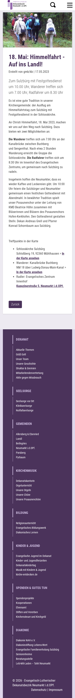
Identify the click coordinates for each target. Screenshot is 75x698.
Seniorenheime (24, 654)
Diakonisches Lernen (27, 532)
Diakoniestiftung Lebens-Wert (31, 644)
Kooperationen (24, 602)
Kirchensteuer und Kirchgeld (31, 616)
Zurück (15, 304)
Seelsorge (23, 391)
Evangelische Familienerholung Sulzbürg (37, 649)
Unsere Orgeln (23, 490)
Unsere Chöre (23, 494)
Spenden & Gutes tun (31, 588)
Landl (19, 438)
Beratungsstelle (24, 658)
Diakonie (22, 630)
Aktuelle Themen (25, 349)
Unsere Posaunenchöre (28, 499)
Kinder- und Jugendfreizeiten (31, 560)
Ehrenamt (21, 607)
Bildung (22, 513)
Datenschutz (39, 690)
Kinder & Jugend (28, 546)
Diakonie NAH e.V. (25, 640)
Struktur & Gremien (26, 368)
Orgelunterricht (24, 485)
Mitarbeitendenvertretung (29, 372)
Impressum (55, 690)
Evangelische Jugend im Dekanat (33, 555)
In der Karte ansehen (29, 272)
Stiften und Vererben (27, 612)
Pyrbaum (21, 457)
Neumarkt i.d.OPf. (25, 448)
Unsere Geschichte (26, 363)
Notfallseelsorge (24, 410)
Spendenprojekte (25, 598)
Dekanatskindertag (26, 565)
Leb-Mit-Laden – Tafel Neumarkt (33, 663)
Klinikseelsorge (24, 405)
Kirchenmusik (26, 471)
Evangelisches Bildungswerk (31, 527)
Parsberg (21, 452)
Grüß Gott (21, 354)
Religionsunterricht (26, 523)
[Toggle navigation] (70, 4)
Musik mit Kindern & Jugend (31, 569)
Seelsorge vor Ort (25, 401)
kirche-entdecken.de (27, 574)
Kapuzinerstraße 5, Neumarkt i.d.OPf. (40, 286)
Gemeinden (24, 424)
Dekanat (22, 339)
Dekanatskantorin (25, 480)
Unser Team (22, 359)
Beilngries (21, 443)
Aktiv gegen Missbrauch (28, 377)
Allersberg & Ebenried (27, 434)
